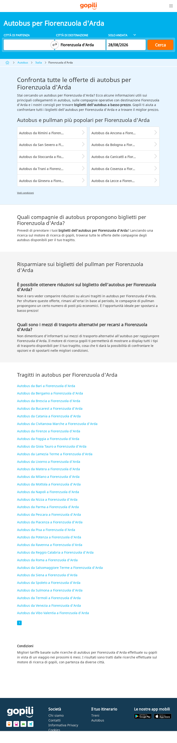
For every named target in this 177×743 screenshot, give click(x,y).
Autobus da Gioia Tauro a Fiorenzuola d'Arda (51, 446)
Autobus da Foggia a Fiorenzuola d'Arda (48, 439)
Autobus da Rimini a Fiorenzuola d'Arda (50, 133)
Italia (38, 62)
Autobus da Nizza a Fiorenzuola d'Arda (47, 499)
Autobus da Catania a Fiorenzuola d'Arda (49, 416)
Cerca (160, 45)
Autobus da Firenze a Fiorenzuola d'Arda (48, 431)
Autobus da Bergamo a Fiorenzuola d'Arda (50, 393)
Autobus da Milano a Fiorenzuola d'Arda (48, 476)
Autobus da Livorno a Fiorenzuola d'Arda (48, 461)
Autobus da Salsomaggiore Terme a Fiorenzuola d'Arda (60, 567)
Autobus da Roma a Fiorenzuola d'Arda (47, 560)
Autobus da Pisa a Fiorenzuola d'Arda (46, 530)
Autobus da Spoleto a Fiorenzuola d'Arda (48, 582)
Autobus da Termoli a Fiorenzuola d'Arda (49, 598)
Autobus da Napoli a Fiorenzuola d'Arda (48, 492)
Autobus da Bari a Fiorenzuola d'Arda (46, 386)
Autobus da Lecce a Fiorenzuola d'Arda (121, 181)
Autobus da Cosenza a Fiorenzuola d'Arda (123, 169)
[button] (171, 6)
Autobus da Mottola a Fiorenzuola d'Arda (49, 484)
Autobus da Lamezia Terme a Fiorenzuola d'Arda (54, 454)
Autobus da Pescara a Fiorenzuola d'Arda (49, 514)
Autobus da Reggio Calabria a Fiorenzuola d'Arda (55, 552)
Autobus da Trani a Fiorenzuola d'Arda (49, 169)
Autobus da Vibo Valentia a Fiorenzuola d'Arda (53, 613)
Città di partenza (17, 35)
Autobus (23, 62)
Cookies (54, 730)
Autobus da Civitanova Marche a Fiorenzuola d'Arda (57, 424)
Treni (95, 715)
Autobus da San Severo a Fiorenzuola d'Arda (53, 145)
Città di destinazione (72, 35)
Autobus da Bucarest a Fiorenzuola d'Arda (50, 408)
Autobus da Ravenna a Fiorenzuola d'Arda (49, 545)
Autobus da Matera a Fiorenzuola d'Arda (48, 469)
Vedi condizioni (25, 192)
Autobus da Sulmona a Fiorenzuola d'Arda (50, 590)
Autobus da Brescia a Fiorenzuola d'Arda (48, 401)
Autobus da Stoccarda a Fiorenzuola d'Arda (52, 157)
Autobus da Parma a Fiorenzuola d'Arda (48, 507)
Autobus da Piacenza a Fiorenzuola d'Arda (50, 522)
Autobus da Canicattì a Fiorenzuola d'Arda (124, 157)
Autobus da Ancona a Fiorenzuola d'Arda (123, 133)
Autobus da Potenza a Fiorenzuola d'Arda (49, 537)
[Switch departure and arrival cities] (54, 45)
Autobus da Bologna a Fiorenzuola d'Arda (123, 145)
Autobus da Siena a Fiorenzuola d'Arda (47, 575)
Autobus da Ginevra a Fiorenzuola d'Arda (51, 181)
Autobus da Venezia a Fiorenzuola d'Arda (49, 605)
